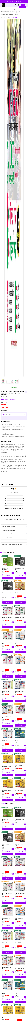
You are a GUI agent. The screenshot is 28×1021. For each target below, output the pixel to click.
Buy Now (7, 577)
